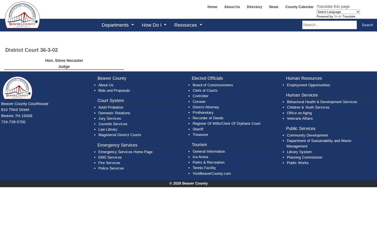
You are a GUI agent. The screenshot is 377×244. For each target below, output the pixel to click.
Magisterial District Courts (119, 135)
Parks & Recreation (208, 162)
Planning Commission (304, 157)
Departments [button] (116, 25)
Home (212, 7)
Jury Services (109, 118)
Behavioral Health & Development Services (322, 102)
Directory (254, 7)
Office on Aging (299, 113)
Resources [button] (186, 25)
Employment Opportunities (308, 85)
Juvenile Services (112, 124)
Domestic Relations (114, 113)
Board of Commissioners (213, 85)
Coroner (199, 102)
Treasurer (200, 135)
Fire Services (109, 163)
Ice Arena (200, 157)
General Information (209, 151)
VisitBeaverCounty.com (212, 173)
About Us (232, 7)
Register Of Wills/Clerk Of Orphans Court (226, 123)
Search (367, 25)
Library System (299, 152)
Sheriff (198, 129)
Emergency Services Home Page (125, 152)
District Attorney (206, 107)
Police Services (111, 168)
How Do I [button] (152, 25)
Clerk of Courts (205, 90)
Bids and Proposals (114, 90)
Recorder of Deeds (208, 118)
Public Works (298, 163)
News (273, 7)
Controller (201, 96)
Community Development (307, 135)
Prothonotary (203, 113)
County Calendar (299, 7)
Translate (349, 16)
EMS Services (110, 157)
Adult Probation (110, 107)
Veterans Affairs (300, 118)
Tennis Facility (204, 168)
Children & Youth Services (308, 107)
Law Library (107, 129)
